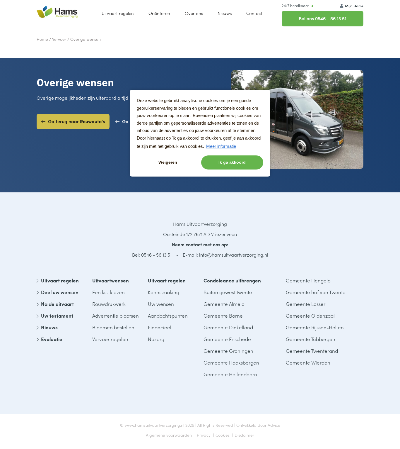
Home (42, 39)
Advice (274, 425)
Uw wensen (161, 303)
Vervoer (59, 39)
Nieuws (49, 327)
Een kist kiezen (108, 292)
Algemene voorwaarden (169, 435)
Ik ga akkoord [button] (232, 162)
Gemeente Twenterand (312, 350)
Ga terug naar (76, 121)
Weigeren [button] (167, 162)
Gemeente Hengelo (308, 280)
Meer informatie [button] (221, 146)
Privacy (204, 435)
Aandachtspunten (168, 315)
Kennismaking (163, 292)
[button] (193, 13)
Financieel (159, 327)
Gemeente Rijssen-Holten (315, 327)
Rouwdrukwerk (109, 303)
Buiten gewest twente (228, 292)
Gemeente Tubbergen (310, 339)
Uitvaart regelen (60, 280)
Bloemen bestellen (113, 327)
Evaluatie (51, 339)
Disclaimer (244, 435)
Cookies (223, 435)
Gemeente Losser (305, 303)
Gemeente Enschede (227, 339)
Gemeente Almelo (224, 303)
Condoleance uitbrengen (232, 280)
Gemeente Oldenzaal (310, 315)
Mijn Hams (353, 6)
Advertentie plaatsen (115, 315)
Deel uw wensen (59, 292)
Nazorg (156, 339)
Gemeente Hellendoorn (230, 374)
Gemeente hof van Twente (316, 292)
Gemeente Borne (223, 315)
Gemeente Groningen (228, 350)
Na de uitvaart (57, 303)
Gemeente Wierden (308, 362)
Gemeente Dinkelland (228, 327)
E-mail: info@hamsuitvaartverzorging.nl (225, 254)
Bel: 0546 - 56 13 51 (152, 254)
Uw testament (57, 315)
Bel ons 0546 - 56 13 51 (322, 18)
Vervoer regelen (110, 339)
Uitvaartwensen (110, 280)
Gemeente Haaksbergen (231, 362)
